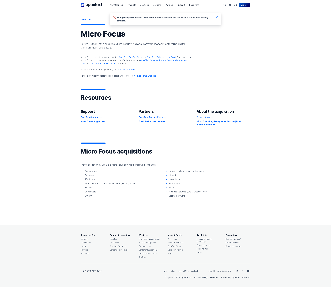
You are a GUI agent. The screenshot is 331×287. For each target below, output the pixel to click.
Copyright (169, 277)
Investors (85, 246)
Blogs (170, 253)
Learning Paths (203, 249)
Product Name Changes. (144, 75)
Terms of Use (183, 271)
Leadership (114, 242)
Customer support (233, 246)
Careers (84, 239)
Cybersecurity (145, 246)
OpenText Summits (175, 250)
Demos (199, 252)
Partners (84, 250)
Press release (203, 117)
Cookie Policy (196, 271)
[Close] (217, 16)
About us (113, 239)
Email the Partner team (150, 121)
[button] (116, 5)
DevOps (142, 257)
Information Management (149, 239)
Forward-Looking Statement (219, 271)
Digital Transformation (148, 253)
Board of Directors (118, 246)
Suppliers (85, 253)
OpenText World (174, 246)
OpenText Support (90, 117)
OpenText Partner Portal (151, 117)
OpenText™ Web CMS (241, 277)
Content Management (148, 250)
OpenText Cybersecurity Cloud (161, 57)
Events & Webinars (175, 242)
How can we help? (233, 239)
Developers (86, 242)
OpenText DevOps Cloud (130, 57)
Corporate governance (120, 250)
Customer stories (204, 245)
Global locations (232, 242)
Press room (172, 239)
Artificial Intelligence (147, 242)
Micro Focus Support (91, 121)
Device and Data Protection (104, 63)
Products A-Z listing (127, 69)
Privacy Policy (169, 271)
